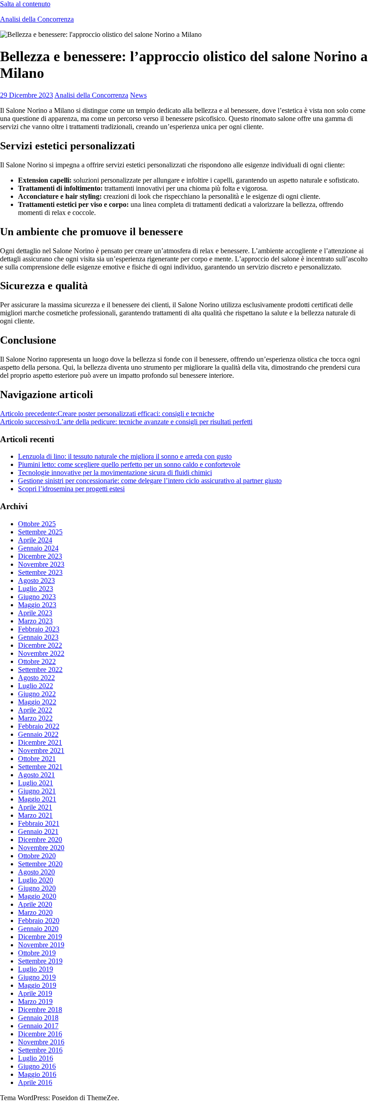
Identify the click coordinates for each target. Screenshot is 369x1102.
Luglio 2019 (35, 969)
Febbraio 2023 (38, 629)
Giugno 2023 (37, 596)
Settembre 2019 (40, 961)
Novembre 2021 (41, 750)
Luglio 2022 (35, 686)
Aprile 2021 (35, 807)
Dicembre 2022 (40, 645)
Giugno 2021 (37, 791)
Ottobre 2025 (37, 524)
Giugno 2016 (37, 1066)
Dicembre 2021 (40, 742)
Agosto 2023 (36, 580)
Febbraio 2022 (38, 726)
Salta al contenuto (25, 4)
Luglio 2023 (35, 588)
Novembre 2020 (41, 847)
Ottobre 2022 (37, 661)
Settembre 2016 (40, 1050)
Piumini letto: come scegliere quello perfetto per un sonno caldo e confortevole (129, 464)
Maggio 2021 (37, 799)
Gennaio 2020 (38, 928)
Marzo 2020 (35, 912)
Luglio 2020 (35, 880)
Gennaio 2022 (38, 734)
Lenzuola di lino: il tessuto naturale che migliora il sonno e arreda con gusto (125, 456)
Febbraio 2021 (38, 823)
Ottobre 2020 (37, 856)
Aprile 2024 (35, 540)
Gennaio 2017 (38, 1026)
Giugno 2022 (37, 694)
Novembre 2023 (41, 564)
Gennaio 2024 (38, 548)
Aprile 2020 (35, 904)
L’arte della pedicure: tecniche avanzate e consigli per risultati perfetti (126, 422)
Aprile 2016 (35, 1082)
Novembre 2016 (41, 1042)
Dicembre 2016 (40, 1034)
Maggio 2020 (37, 896)
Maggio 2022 (37, 702)
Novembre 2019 (41, 945)
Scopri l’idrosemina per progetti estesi (71, 489)
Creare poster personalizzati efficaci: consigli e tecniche (107, 413)
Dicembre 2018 (40, 1009)
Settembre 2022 (40, 669)
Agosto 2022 (36, 677)
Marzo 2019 (35, 1001)
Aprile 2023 (35, 613)
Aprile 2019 (35, 993)
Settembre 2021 (40, 767)
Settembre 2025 (40, 532)
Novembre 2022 (41, 653)
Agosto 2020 (36, 872)
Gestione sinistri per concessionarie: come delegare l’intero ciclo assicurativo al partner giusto (150, 480)
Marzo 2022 (35, 718)
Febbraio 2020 (38, 920)
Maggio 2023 (37, 605)
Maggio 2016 (37, 1074)
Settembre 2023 (40, 572)
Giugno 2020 (37, 888)
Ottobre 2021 (37, 758)
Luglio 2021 (35, 783)
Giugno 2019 (37, 977)
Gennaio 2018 (38, 1017)
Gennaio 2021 (38, 831)
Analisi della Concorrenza (37, 19)
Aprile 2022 (35, 710)
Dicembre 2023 (40, 556)
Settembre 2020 (40, 864)
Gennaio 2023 (38, 637)
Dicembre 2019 (40, 937)
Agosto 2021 (36, 775)
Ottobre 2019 (37, 953)
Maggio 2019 (37, 985)
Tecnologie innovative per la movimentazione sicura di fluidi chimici (115, 472)
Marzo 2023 (35, 621)
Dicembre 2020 (40, 839)
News (138, 95)
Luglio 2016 (35, 1058)
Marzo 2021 (35, 815)
